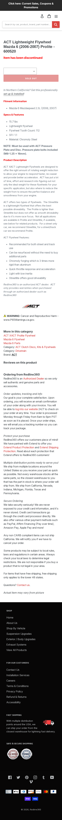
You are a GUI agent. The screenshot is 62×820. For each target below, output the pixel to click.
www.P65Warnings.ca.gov (18, 319)
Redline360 (35, 809)
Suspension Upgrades (19, 633)
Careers (10, 680)
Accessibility (13, 702)
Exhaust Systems (16, 644)
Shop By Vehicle (15, 628)
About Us (11, 623)
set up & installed (13, 93)
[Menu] (56, 16)
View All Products (16, 650)
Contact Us (12, 669)
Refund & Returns (16, 696)
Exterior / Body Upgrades (20, 639)
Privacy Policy (14, 691)
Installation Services (17, 675)
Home (9, 617)
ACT (14, 354)
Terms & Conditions (17, 686)
